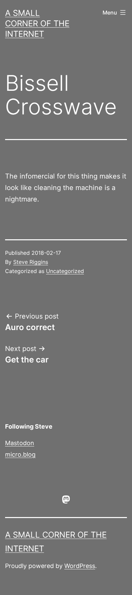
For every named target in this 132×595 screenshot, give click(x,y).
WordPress (79, 565)
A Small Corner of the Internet (37, 23)
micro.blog (20, 454)
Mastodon (19, 443)
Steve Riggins (30, 262)
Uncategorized (65, 271)
